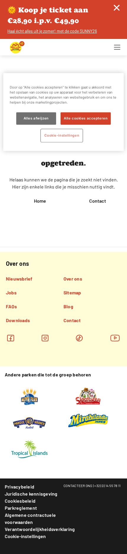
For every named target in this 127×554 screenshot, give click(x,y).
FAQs (11, 306)
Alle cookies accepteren (86, 118)
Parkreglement (21, 508)
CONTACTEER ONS (78, 485)
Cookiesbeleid (20, 501)
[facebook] (10, 338)
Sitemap (72, 292)
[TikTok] (79, 338)
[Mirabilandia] (88, 420)
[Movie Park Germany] (29, 396)
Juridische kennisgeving (31, 493)
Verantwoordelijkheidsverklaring (40, 529)
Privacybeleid (19, 486)
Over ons (73, 278)
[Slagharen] (88, 396)
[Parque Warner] (29, 422)
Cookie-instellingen (25, 536)
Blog (68, 306)
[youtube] (115, 338)
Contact (97, 201)
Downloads (18, 320)
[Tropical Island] (29, 449)
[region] (63, 112)
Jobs (11, 292)
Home (40, 201)
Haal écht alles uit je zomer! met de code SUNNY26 (52, 31)
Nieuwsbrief (19, 278)
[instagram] (45, 338)
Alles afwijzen (36, 118)
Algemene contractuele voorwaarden (30, 518)
